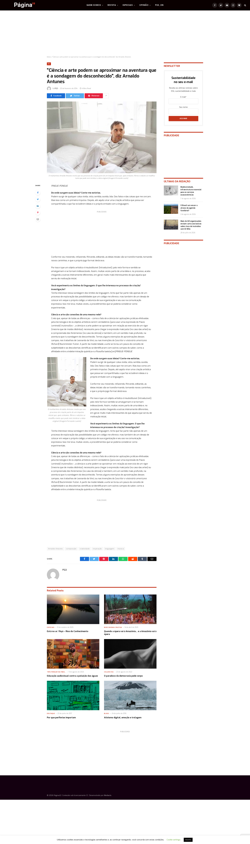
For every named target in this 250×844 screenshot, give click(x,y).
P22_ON (159, 5)
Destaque (51, 713)
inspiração (97, 549)
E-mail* (183, 97)
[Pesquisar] (245, 5)
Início (49, 57)
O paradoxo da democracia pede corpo (123, 675)
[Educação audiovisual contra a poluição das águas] (73, 654)
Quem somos (93, 5)
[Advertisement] (125, 33)
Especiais (128, 5)
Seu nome (183, 107)
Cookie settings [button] (173, 839)
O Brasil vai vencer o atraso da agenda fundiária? (189, 208)
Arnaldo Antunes (55, 549)
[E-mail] (37, 219)
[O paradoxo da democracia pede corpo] (130, 654)
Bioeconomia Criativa (113, 627)
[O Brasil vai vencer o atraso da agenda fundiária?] (171, 209)
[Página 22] (19, 5)
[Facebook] (37, 192)
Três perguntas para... (56, 672)
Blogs (106, 713)
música (121, 549)
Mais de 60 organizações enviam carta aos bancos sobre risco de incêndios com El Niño (190, 225)
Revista (112, 5)
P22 (56, 88)
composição (71, 549)
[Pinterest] (37, 212)
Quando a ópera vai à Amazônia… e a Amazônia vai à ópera (130, 633)
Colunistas (109, 672)
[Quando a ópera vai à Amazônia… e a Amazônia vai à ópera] (130, 609)
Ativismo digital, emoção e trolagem (122, 717)
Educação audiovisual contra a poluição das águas (72, 675)
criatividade (85, 549)
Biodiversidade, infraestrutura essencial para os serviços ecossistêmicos (190, 191)
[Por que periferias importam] (73, 695)
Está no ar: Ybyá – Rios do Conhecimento (67, 631)
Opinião (143, 5)
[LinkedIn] (37, 205)
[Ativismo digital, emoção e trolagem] (130, 695)
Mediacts (107, 795)
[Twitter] (37, 199)
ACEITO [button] (188, 840)
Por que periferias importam (61, 717)
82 (49, 64)
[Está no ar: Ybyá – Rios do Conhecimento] (73, 609)
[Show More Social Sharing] (106, 95)
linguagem (109, 549)
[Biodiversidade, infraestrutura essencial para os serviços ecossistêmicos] (171, 190)
